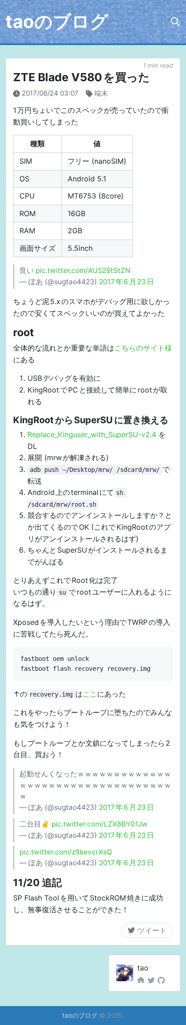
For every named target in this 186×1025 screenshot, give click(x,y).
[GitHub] (161, 980)
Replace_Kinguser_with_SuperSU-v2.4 (92, 434)
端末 (101, 93)
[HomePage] (140, 980)
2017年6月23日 (126, 281)
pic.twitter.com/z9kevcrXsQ (65, 852)
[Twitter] (151, 980)
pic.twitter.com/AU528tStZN (83, 270)
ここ (90, 693)
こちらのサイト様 (143, 347)
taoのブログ (56, 21)
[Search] (175, 21)
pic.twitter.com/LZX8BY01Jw (99, 824)
